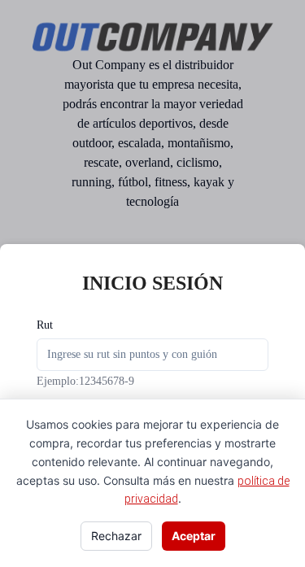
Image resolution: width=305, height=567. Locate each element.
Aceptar (194, 536)
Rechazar (116, 536)
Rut (45, 325)
